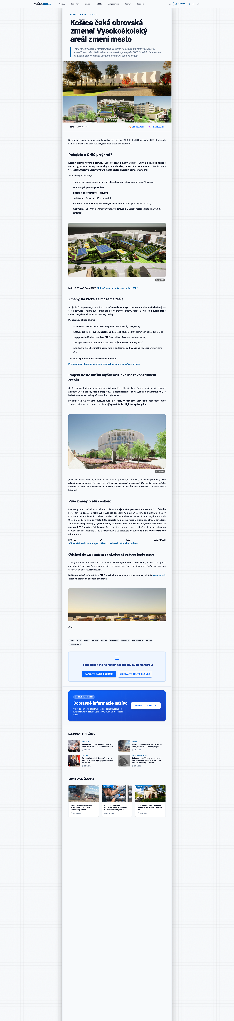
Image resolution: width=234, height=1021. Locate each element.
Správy (62, 4)
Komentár (75, 4)
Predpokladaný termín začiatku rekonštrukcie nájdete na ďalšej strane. (104, 364)
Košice (87, 4)
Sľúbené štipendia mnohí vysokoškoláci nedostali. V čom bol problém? (103, 543)
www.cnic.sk (159, 575)
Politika (99, 4)
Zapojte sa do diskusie (99, 674)
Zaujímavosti (113, 4)
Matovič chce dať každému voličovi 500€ (117, 288)
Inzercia (140, 4)
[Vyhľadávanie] (169, 4)
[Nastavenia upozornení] (193, 4)
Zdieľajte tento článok (135, 674)
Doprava (128, 4)
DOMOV (73, 15)
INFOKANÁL (183, 4)
